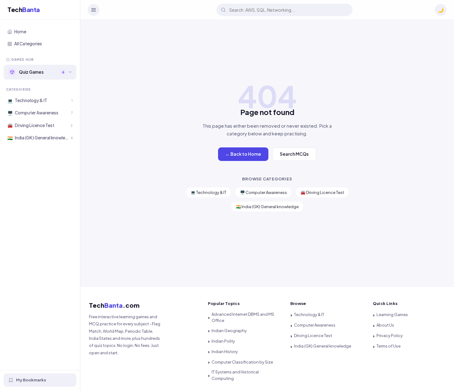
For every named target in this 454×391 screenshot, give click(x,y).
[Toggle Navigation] (93, 10)
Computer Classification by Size (242, 362)
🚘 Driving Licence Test (322, 192)
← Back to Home (243, 154)
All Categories (28, 44)
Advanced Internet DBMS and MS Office (243, 317)
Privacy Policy (389, 335)
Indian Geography (229, 330)
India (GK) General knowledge (322, 346)
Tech (23, 10)
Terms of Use (388, 346)
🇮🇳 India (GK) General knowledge (267, 206)
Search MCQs (294, 154)
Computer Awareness (314, 325)
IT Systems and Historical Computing (235, 375)
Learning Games (392, 314)
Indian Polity (223, 341)
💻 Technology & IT (208, 192)
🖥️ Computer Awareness (263, 192)
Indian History (225, 351)
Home (20, 31)
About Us (385, 325)
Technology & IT (309, 314)
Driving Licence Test (313, 335)
